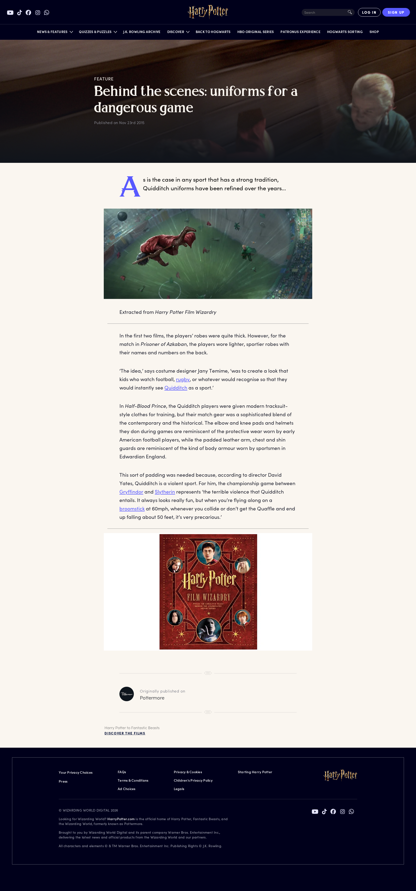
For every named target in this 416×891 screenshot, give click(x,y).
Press (63, 781)
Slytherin (165, 491)
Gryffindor (131, 491)
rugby (183, 379)
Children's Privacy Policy (193, 780)
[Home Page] (208, 12)
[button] (55, 32)
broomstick (132, 508)
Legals (179, 788)
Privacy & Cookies (188, 772)
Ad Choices (127, 788)
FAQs (122, 772)
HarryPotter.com (121, 819)
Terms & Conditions (133, 780)
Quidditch (175, 387)
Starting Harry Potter (255, 772)
